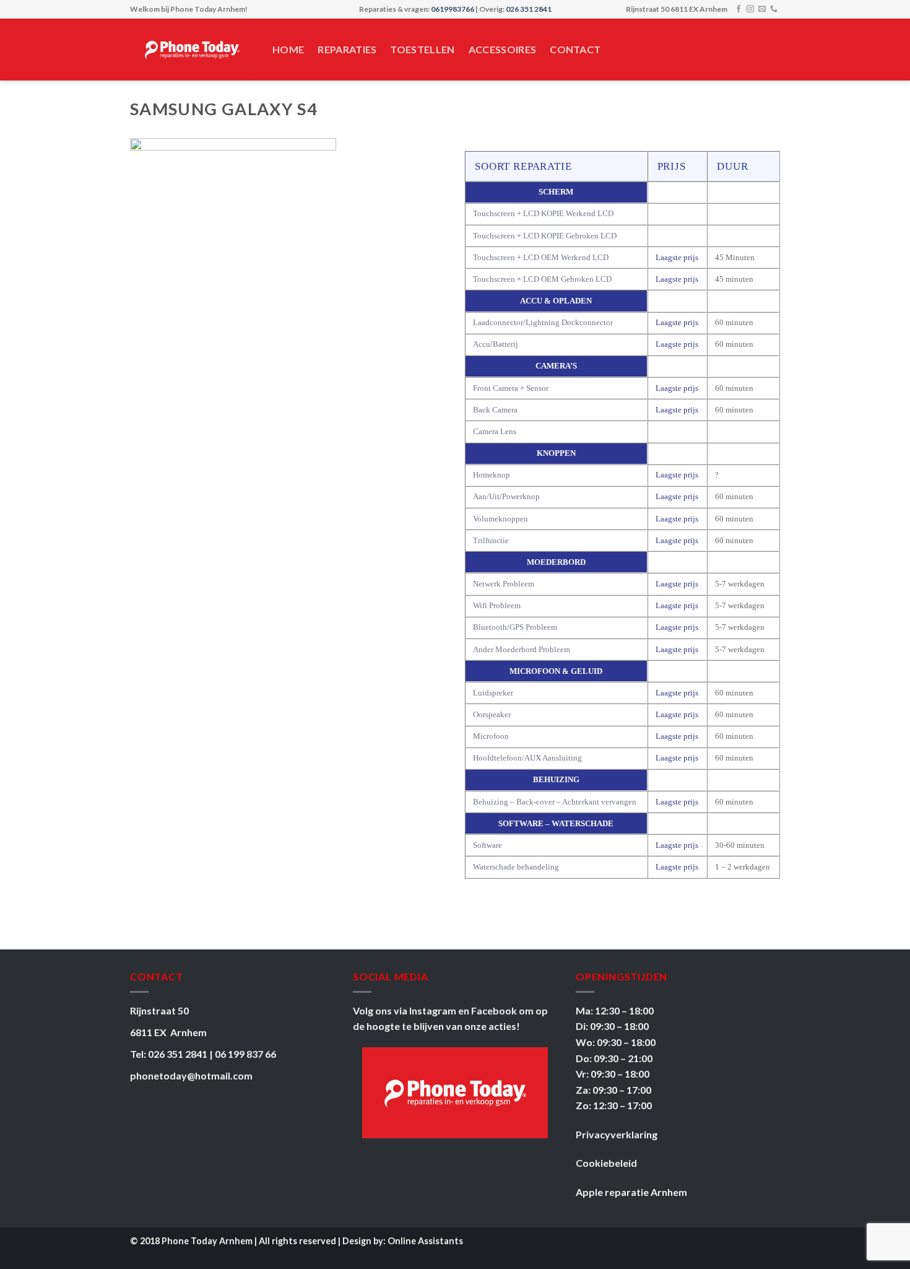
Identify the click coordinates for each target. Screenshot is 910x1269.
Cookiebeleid (606, 1163)
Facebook (495, 1010)
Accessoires (503, 49)
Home (288, 49)
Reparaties (347, 49)
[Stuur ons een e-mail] (762, 9)
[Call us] (774, 9)
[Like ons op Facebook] (738, 9)
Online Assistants (425, 1241)
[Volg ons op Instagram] (750, 9)
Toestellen (422, 49)
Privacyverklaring (616, 1134)
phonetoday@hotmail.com (191, 1075)
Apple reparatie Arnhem (631, 1192)
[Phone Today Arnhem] (192, 49)
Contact (575, 49)
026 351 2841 (529, 9)
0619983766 (452, 9)
